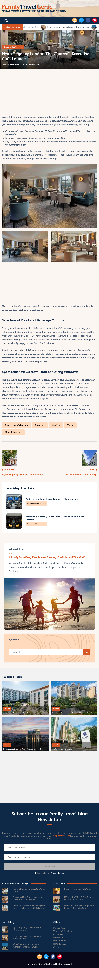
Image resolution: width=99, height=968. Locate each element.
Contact (56, 947)
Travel (70, 425)
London (56, 425)
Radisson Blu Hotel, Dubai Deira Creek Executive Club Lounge (55, 518)
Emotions (39, 425)
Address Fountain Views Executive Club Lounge (52, 499)
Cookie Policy (59, 934)
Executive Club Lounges (13, 47)
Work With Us (59, 941)
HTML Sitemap (60, 944)
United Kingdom (13, 432)
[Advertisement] (25, 93)
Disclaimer (58, 937)
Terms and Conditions (63, 931)
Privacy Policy (57, 873)
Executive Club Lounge (16, 425)
